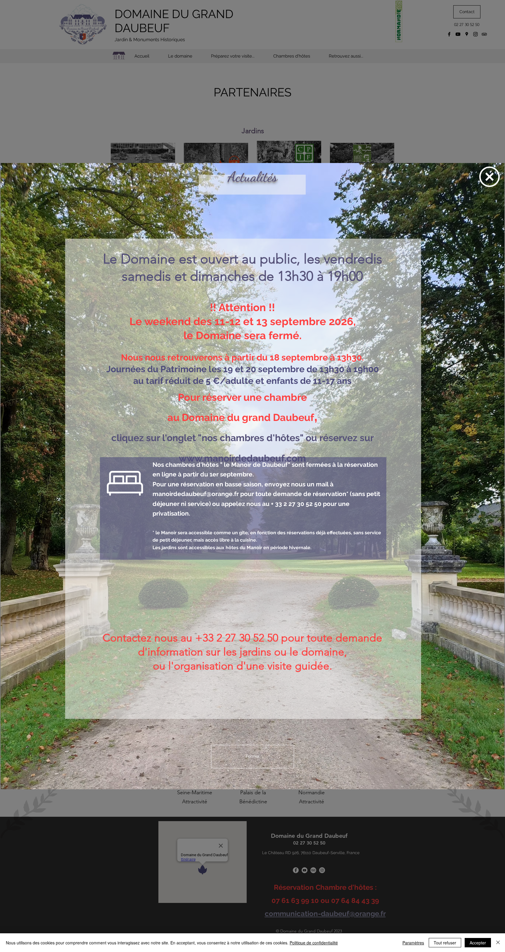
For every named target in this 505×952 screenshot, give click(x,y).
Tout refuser (445, 943)
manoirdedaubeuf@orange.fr (196, 493)
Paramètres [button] (413, 943)
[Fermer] (497, 942)
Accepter (478, 943)
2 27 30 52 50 (302, 503)
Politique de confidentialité (314, 943)
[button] (489, 177)
